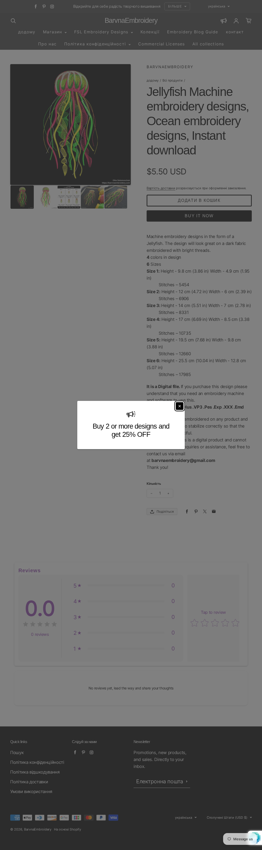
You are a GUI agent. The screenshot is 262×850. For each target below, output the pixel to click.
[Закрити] (179, 406)
